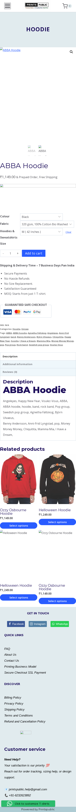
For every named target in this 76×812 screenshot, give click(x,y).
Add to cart (33, 253)
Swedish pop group (39, 344)
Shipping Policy (14, 709)
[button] (71, 52)
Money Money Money (62, 341)
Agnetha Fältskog (37, 333)
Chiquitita (57, 337)
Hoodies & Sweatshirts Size (8, 237)
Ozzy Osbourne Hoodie (13, 512)
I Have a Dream (28, 341)
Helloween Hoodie (55, 510)
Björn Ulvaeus (44, 337)
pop (2, 344)
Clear (68, 232)
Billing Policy (12, 697)
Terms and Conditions (18, 715)
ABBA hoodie (20, 333)
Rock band (22, 344)
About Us (10, 654)
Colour (5, 216)
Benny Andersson (26, 337)
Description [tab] (10, 356)
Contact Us (11, 660)
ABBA (9, 333)
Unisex (24, 329)
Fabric (4, 224)
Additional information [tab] (17, 364)
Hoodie (38, 29)
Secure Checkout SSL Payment (25, 672)
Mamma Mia (43, 341)
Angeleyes (52, 333)
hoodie (15, 341)
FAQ (7, 649)
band (13, 337)
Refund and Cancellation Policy (24, 721)
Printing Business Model (20, 666)
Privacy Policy (13, 703)
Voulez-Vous (56, 344)
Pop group (10, 344)
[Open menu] (7, 6)
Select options (18, 525)
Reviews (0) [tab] (10, 372)
